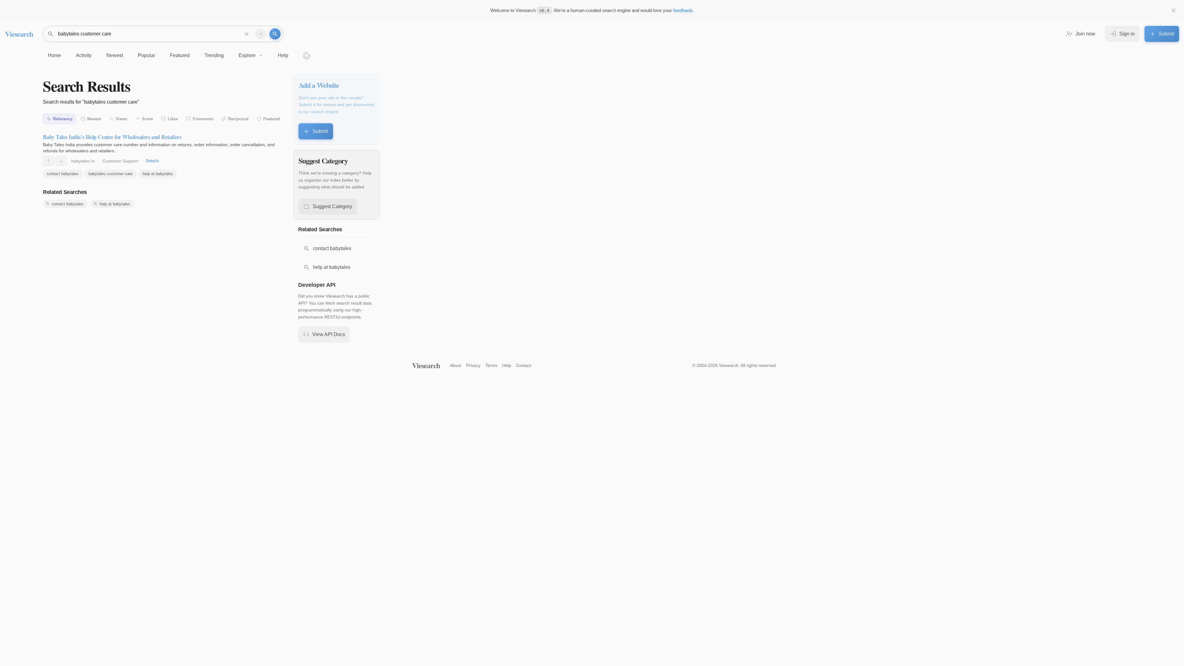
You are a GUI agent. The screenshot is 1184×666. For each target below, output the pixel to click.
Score (147, 119)
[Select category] (260, 33)
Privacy (473, 365)
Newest (94, 119)
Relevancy (62, 119)
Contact (523, 365)
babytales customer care (110, 173)
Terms (491, 365)
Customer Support (120, 160)
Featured (271, 119)
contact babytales (63, 173)
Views (121, 119)
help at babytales (157, 173)
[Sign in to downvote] (61, 161)
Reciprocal (238, 119)
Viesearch (19, 33)
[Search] (275, 33)
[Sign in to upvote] (48, 161)
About (455, 365)
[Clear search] (246, 33)
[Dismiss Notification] (1173, 10)
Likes (173, 119)
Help (506, 365)
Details (152, 160)
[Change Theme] (306, 55)
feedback (683, 10)
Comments (203, 119)
